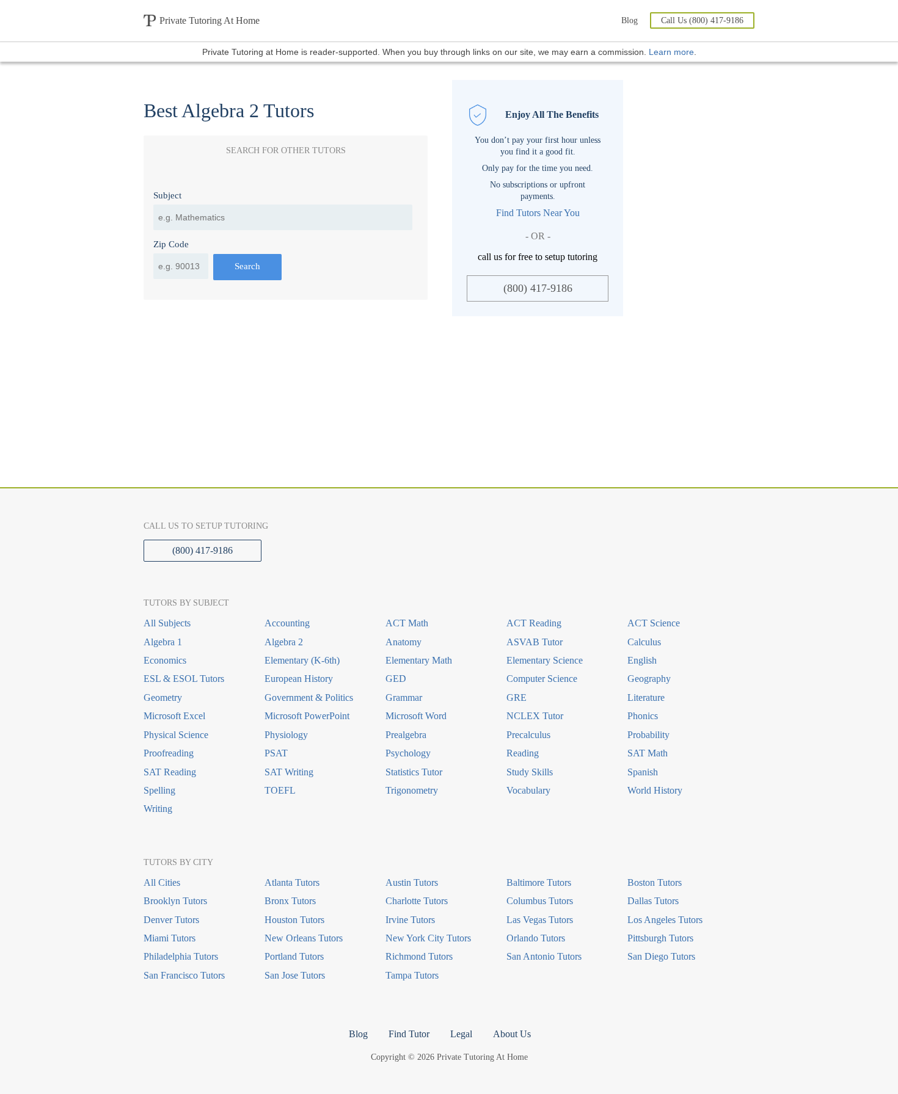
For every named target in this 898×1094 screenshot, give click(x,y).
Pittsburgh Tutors (660, 938)
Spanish (642, 772)
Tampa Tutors (412, 975)
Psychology (408, 753)
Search (247, 266)
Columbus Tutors (539, 901)
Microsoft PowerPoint (307, 716)
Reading (522, 753)
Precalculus (528, 735)
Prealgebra (405, 735)
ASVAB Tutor (534, 642)
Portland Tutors (294, 956)
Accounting (287, 623)
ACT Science (653, 623)
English (642, 660)
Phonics (642, 716)
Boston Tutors (654, 882)
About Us (512, 1034)
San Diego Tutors (661, 956)
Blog (629, 20)
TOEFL (280, 790)
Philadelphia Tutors (181, 956)
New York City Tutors (428, 938)
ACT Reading (533, 623)
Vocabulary (528, 790)
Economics (165, 660)
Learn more (671, 52)
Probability (648, 735)
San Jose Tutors (295, 975)
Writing (158, 808)
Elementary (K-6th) (302, 660)
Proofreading (169, 753)
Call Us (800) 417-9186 (702, 20)
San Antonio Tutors (544, 956)
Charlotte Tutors (416, 901)
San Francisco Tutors (184, 975)
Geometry (163, 697)
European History (299, 678)
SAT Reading (170, 772)
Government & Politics (309, 697)
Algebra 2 (284, 642)
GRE (516, 697)
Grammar (403, 697)
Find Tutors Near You (538, 213)
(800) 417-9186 (537, 288)
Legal (461, 1034)
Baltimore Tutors (538, 882)
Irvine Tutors (410, 920)
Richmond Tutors (419, 956)
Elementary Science (544, 660)
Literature (646, 697)
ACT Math (406, 623)
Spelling (159, 790)
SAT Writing (289, 772)
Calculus (644, 642)
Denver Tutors (171, 920)
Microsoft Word (416, 716)
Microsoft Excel (174, 716)
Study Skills (529, 772)
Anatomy (403, 642)
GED (395, 678)
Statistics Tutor (413, 772)
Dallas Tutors (653, 901)
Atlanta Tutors (292, 882)
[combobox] (282, 217)
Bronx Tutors (290, 901)
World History (654, 790)
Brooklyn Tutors (175, 901)
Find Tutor (409, 1034)
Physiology (286, 735)
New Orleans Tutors (304, 938)
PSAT (276, 753)
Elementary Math (418, 660)
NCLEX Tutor (534, 716)
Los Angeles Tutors (665, 920)
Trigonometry (411, 790)
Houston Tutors (294, 920)
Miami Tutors (169, 938)
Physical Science (176, 735)
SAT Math (647, 753)
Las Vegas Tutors (539, 920)
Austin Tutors (411, 882)
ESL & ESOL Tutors (184, 678)
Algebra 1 (163, 642)
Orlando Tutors (535, 938)
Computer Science (541, 678)
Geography (649, 678)
